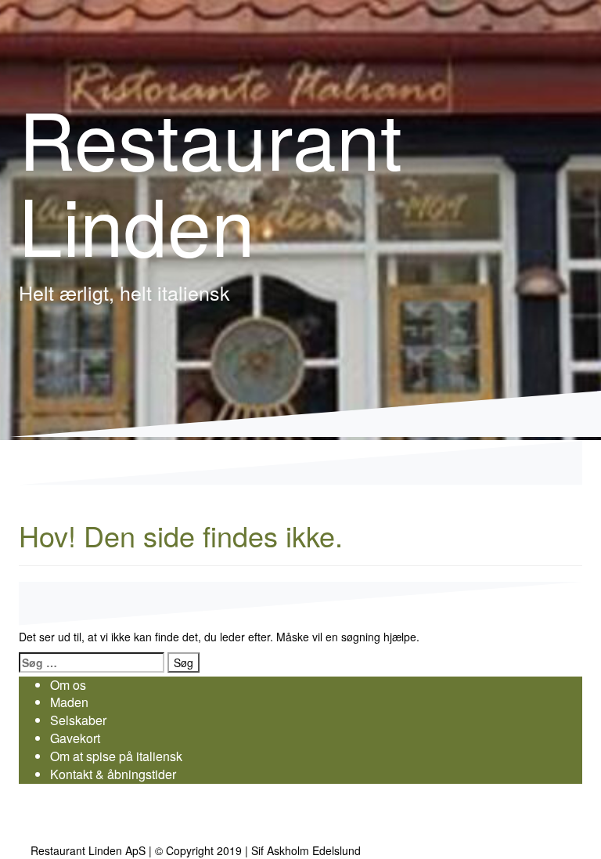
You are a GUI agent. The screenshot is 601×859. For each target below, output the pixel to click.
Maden (69, 702)
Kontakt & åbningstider (113, 774)
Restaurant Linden (210, 180)
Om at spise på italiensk (116, 756)
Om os (68, 685)
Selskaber (78, 720)
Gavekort (75, 738)
